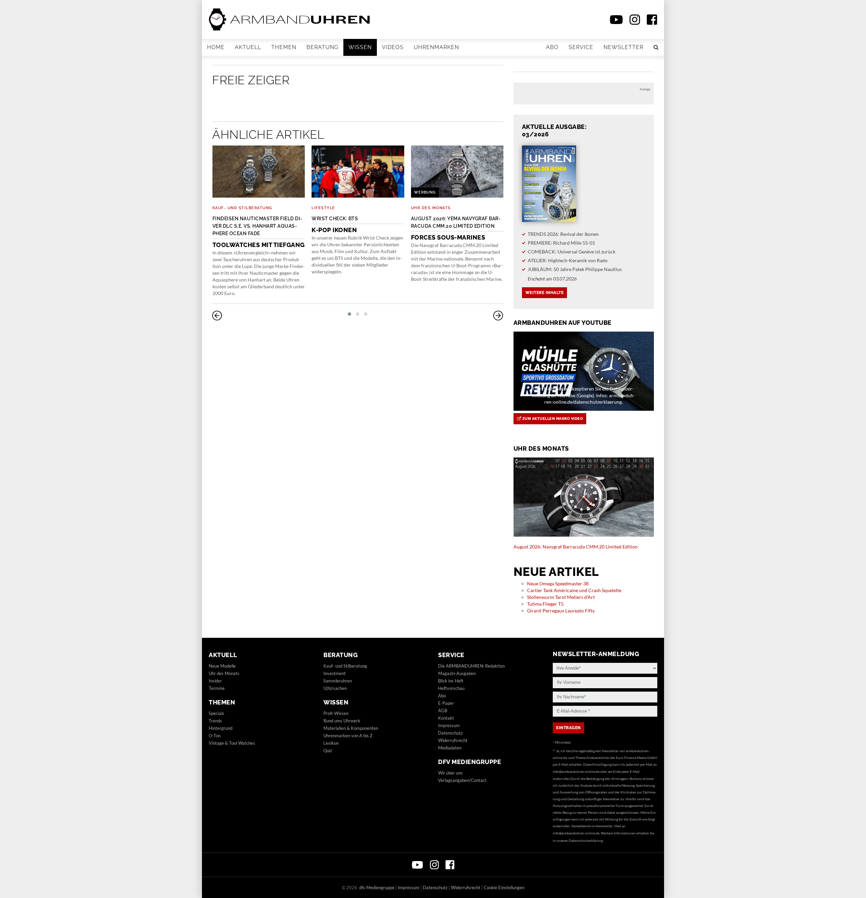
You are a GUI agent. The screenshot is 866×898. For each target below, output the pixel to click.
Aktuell (248, 47)
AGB (442, 710)
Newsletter (623, 47)
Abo (552, 47)
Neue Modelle (222, 666)
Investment (334, 673)
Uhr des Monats (431, 208)
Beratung (322, 47)
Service (581, 47)
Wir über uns (450, 773)
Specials (216, 713)
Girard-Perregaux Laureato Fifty (561, 610)
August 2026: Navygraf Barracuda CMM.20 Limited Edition (576, 546)
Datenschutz (450, 733)
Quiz (327, 750)
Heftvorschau (451, 688)
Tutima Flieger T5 (545, 604)
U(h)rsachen (335, 688)
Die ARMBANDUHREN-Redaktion (471, 666)
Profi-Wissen (335, 713)
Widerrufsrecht (453, 740)
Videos (393, 47)
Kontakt (446, 718)
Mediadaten (449, 747)
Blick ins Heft (450, 680)
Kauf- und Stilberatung (242, 208)
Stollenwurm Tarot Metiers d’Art (561, 597)
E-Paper (446, 703)
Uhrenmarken (436, 47)
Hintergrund (220, 728)
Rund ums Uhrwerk (341, 720)
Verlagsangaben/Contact (462, 780)
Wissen (360, 47)
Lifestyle (323, 208)
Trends (215, 720)
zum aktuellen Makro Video (552, 419)
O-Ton (215, 735)
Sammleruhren (337, 680)
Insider (215, 680)
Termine (217, 688)
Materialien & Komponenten (350, 728)
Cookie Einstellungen (504, 887)
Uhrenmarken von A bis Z (347, 735)
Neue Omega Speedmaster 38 (558, 583)
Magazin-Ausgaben (457, 673)
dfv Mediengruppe (469, 761)
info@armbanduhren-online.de (576, 771)
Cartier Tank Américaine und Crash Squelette (574, 590)
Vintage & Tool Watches (232, 743)
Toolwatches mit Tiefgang (258, 232)
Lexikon (331, 743)
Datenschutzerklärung (586, 840)
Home (216, 47)
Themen (283, 47)
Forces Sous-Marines (456, 228)
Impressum (449, 725)
